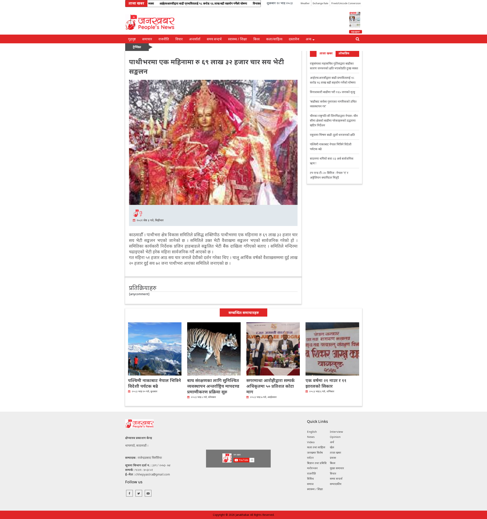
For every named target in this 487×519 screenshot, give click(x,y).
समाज (310, 484)
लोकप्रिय (344, 53)
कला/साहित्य (274, 39)
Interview (336, 431)
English (312, 431)
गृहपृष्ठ (132, 39)
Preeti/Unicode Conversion (346, 3)
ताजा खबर (326, 53)
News (311, 437)
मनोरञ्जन (312, 468)
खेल (332, 447)
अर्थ (332, 442)
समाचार (147, 39)
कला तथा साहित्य (316, 447)
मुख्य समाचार (337, 468)
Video (311, 442)
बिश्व (256, 39)
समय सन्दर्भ (214, 39)
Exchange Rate (320, 3)
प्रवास (333, 458)
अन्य (308, 39)
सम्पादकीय (335, 484)
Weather (305, 3)
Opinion (335, 437)
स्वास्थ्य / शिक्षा (237, 39)
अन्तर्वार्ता (194, 39)
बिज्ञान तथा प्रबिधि (317, 463)
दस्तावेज (294, 39)
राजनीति (163, 39)
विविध (310, 478)
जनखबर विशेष (315, 452)
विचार (179, 39)
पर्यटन (310, 458)
